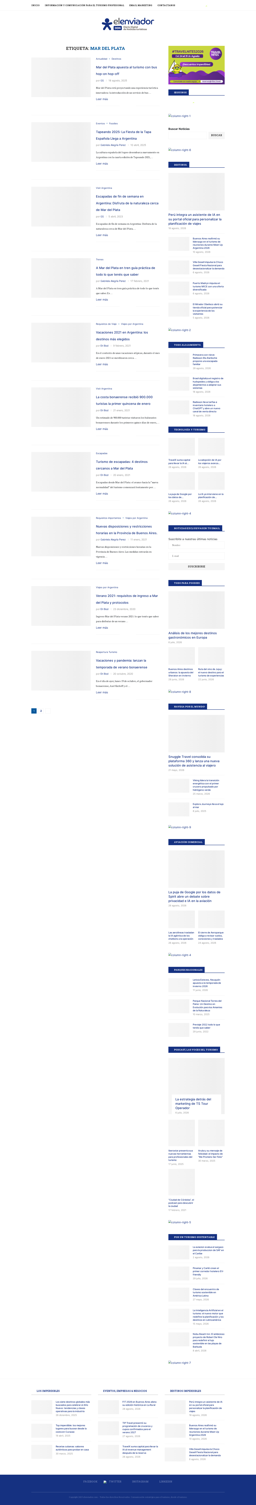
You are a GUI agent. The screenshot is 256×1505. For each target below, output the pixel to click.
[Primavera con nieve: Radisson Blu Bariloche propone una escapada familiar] (178, 360)
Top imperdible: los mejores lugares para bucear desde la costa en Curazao (71, 1428)
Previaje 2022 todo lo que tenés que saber (206, 1026)
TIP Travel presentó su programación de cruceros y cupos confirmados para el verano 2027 (137, 1427)
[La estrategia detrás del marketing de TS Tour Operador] (196, 1086)
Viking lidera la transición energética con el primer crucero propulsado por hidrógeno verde (206, 785)
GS (102, 80)
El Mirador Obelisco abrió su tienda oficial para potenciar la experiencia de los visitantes (208, 309)
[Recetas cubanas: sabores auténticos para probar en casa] (41, 1452)
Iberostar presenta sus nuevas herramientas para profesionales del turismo (180, 1155)
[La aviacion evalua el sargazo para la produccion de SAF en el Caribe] (178, 1252)
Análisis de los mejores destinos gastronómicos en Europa (192, 635)
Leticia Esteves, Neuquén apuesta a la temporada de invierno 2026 (207, 982)
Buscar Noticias (179, 129)
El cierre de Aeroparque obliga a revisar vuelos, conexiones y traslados (211, 935)
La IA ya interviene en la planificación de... (210, 496)
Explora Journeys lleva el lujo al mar (208, 806)
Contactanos (166, 5)
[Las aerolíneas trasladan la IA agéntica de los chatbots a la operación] (181, 919)
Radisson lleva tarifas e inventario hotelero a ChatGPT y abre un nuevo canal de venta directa (206, 407)
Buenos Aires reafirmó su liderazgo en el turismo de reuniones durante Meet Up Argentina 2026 (208, 243)
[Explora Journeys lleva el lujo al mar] (178, 809)
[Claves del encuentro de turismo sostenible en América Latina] (178, 1295)
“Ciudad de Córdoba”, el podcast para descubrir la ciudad (181, 1202)
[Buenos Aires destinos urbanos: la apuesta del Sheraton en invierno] (181, 656)
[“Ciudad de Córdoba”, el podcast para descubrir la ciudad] (181, 1182)
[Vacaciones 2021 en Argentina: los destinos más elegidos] (61, 342)
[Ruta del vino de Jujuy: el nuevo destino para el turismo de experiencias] (211, 656)
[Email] (218, 5)
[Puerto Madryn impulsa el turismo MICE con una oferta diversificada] (178, 288)
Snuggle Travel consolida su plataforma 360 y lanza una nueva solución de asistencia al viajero (193, 761)
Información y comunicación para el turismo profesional (84, 5)
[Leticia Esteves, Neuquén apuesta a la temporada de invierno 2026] (178, 985)
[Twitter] (206, 5)
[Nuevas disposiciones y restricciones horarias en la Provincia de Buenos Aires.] (61, 536)
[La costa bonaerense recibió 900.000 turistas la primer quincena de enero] (61, 407)
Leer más (102, 99)
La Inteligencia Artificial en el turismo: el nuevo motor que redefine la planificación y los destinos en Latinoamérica (208, 1315)
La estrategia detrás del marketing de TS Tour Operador (193, 1103)
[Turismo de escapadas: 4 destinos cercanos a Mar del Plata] (61, 472)
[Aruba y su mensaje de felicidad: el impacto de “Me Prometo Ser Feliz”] (211, 1133)
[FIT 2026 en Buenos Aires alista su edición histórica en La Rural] (108, 1407)
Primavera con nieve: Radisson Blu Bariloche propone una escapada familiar (205, 359)
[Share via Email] (133, 106)
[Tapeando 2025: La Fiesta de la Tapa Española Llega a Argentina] (61, 142)
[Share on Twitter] (126, 106)
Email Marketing (140, 5)
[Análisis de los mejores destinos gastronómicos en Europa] (196, 610)
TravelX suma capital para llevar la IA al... (179, 461)
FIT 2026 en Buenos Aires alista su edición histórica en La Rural (139, 1403)
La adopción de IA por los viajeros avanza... (209, 461)
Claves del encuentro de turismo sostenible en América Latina (206, 1292)
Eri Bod (104, 345)
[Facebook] (202, 5)
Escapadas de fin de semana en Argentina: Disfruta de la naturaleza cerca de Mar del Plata (127, 203)
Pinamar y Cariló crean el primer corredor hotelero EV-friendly (208, 1271)
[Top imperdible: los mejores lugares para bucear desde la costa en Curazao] (41, 1431)
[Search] (223, 5)
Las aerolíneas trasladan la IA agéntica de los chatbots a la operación (181, 935)
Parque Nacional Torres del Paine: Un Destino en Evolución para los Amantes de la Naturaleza (207, 1005)
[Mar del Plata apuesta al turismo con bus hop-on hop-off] (61, 77)
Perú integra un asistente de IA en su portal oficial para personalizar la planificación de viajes (195, 219)
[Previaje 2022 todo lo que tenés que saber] (178, 1030)
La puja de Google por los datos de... (180, 496)
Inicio (35, 5)
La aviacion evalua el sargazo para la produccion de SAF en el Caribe (208, 1250)
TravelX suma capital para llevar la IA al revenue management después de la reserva (140, 1449)
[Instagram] (211, 5)
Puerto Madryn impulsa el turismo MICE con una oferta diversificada (208, 286)
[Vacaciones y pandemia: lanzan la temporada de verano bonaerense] (61, 670)
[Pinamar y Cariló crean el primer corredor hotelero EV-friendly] (178, 1273)
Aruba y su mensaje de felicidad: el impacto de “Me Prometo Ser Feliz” (210, 1153)
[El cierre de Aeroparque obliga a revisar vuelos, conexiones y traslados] (211, 919)
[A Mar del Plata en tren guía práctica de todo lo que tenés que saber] (61, 278)
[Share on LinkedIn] (130, 106)
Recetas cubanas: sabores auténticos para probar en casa (72, 1448)
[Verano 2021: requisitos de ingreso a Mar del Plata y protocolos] (61, 606)
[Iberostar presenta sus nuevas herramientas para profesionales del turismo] (181, 1133)
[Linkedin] (214, 5)
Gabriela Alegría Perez (113, 144)
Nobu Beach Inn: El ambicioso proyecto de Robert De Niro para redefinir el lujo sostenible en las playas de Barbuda (208, 1340)
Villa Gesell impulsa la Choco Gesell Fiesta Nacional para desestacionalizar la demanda (208, 265)
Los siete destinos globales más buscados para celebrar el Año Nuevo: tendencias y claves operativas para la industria (73, 1406)
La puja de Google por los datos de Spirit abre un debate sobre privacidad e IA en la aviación (194, 896)
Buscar (216, 135)
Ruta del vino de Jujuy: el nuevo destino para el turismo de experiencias (211, 672)
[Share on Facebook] (122, 106)
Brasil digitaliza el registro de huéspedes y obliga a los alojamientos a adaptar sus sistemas (208, 383)
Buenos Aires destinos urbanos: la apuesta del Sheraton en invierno (180, 672)
